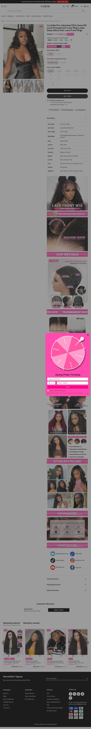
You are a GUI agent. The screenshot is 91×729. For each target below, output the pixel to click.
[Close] (88, 335)
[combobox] (51, 383)
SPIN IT (68, 387)
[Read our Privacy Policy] (87, 393)
